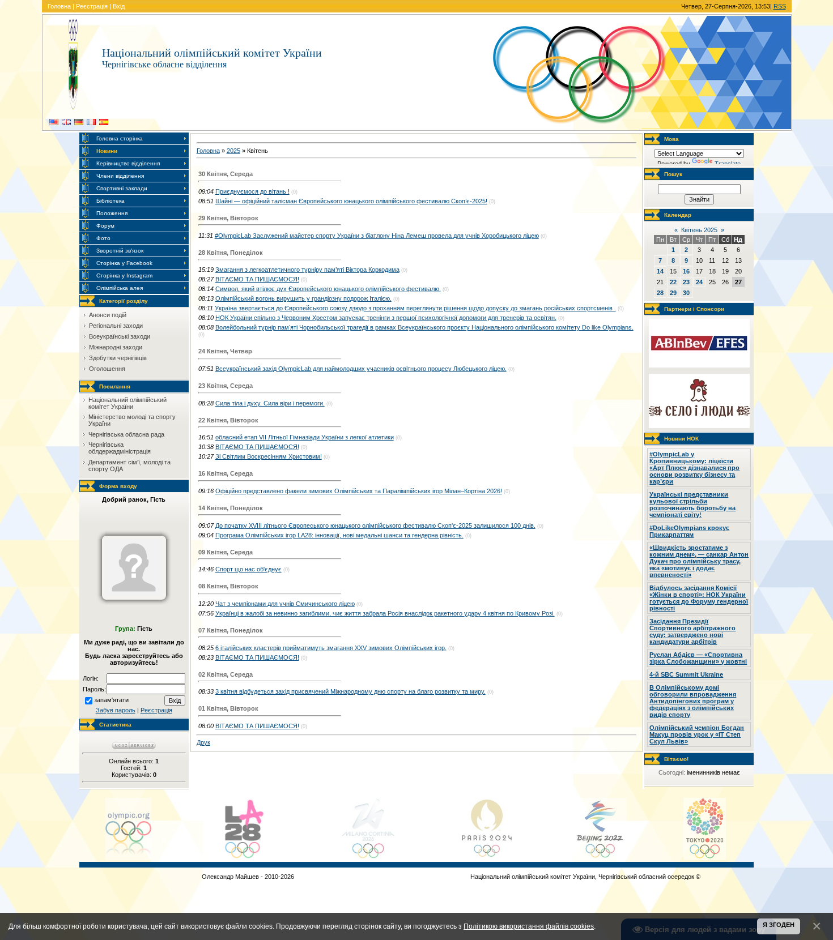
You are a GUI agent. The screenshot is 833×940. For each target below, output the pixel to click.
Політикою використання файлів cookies (529, 926)
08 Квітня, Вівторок (228, 586)
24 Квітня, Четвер (225, 351)
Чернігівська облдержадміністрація (119, 448)
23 (686, 282)
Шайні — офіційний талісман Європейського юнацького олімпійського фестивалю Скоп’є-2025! (351, 201)
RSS (780, 6)
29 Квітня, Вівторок (228, 218)
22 (673, 282)
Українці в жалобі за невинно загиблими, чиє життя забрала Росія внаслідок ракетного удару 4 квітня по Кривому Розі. (385, 613)
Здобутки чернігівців (118, 357)
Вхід (119, 6)
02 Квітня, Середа (225, 674)
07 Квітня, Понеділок (230, 630)
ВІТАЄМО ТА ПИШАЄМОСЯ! (257, 279)
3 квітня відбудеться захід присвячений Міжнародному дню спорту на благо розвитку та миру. (350, 691)
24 (699, 282)
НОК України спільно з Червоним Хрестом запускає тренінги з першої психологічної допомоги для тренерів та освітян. (385, 317)
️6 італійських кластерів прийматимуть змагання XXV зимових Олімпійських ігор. (331, 647)
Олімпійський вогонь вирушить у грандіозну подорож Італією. (303, 298)
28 (660, 292)
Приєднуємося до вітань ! (252, 191)
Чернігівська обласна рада (126, 434)
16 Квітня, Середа (225, 473)
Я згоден (778, 924)
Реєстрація (92, 6)
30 (686, 292)
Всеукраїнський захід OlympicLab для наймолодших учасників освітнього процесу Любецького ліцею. (361, 368)
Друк (203, 742)
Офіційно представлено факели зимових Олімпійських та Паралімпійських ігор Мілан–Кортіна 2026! (358, 491)
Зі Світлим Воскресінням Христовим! (268, 456)
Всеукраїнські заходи (119, 336)
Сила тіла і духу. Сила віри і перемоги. (270, 403)
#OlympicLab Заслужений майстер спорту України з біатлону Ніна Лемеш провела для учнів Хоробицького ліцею (377, 235)
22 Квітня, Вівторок (228, 420)
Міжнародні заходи (115, 347)
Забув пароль (115, 710)
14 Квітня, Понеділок (230, 508)
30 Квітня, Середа (225, 173)
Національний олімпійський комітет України (127, 403)
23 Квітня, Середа (225, 385)
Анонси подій (107, 314)
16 (686, 271)
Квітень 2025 (699, 230)
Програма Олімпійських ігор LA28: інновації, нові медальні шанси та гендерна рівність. (339, 535)
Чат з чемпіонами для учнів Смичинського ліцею (285, 603)
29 (673, 292)
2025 (233, 150)
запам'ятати (111, 700)
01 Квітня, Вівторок (228, 708)
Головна (59, 6)
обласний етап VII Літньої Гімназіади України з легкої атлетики (304, 437)
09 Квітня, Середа (225, 552)
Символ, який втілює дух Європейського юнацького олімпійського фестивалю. (328, 288)
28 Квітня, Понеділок (230, 252)
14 (660, 271)
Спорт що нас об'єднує (248, 569)
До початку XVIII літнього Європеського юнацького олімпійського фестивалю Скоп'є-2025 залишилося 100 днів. (375, 525)
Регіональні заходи (116, 325)
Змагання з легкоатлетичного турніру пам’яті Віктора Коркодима (307, 269)
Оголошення (107, 368)
